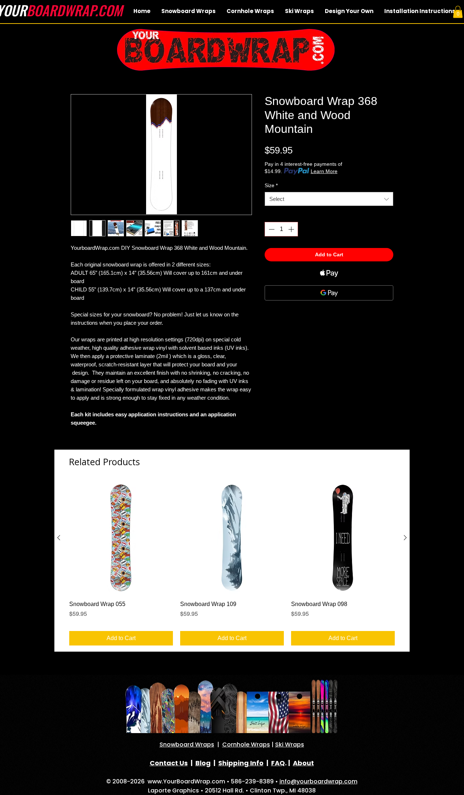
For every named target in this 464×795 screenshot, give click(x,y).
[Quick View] (121, 537)
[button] (458, 12)
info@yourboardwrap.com (318, 781)
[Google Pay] (329, 292)
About (303, 762)
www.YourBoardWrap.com (186, 781)
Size (271, 185)
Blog (203, 762)
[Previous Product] (58, 537)
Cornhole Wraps (246, 744)
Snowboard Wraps (187, 744)
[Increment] (292, 229)
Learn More (324, 171)
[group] (232, 563)
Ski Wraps (289, 744)
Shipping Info (241, 762)
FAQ (278, 762)
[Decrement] (271, 229)
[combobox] (329, 199)
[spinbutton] (281, 229)
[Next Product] (405, 537)
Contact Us (169, 762)
